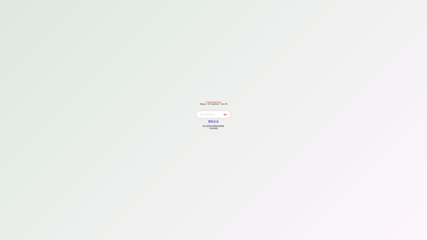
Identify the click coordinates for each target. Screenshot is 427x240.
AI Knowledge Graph (213, 102)
